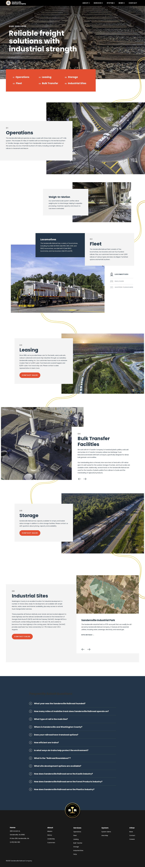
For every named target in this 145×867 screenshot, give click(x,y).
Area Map (105, 835)
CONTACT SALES (30, 375)
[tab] (121, 274)
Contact (132, 835)
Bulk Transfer (50, 83)
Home (12, 827)
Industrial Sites (77, 83)
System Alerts (106, 832)
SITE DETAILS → (87, 635)
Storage (73, 77)
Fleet (19, 83)
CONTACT (133, 3)
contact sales (30, 533)
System (105, 828)
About (50, 827)
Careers (132, 839)
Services (77, 828)
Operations (22, 77)
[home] (16, 2)
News (131, 832)
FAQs (75, 854)
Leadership (51, 839)
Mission (49, 831)
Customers (51, 843)
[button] (86, 3)
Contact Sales (22, 636)
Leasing (46, 77)
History (49, 835)
